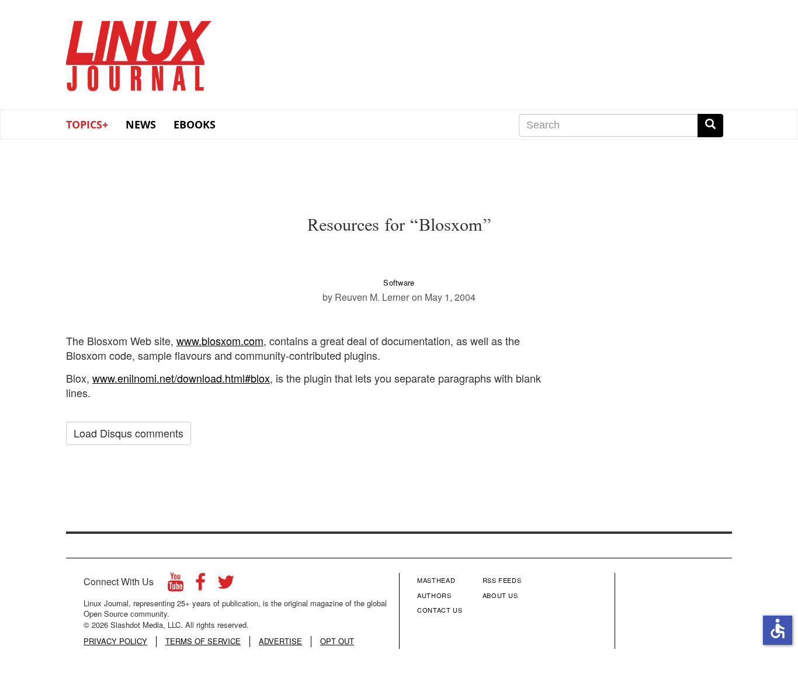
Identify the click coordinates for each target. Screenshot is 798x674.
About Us (500, 595)
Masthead (436, 580)
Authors (434, 595)
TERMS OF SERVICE (203, 641)
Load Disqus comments (128, 432)
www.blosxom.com (219, 340)
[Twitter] (226, 585)
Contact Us (440, 609)
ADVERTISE (280, 641)
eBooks (195, 124)
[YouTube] (175, 585)
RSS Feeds (502, 580)
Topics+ (87, 124)
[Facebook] (200, 585)
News (141, 124)
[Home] (139, 52)
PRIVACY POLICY (115, 641)
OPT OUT (337, 641)
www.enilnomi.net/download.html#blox (181, 377)
